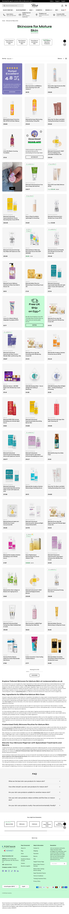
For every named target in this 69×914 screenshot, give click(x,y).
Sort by (4, 58)
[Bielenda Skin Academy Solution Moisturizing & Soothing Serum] (34, 474)
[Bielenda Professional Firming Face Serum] (57, 577)
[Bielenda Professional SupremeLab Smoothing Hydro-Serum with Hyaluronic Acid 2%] (12, 440)
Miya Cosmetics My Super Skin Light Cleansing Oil (56, 420)
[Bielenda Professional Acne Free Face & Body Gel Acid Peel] (34, 172)
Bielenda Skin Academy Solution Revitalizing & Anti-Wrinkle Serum (11, 556)
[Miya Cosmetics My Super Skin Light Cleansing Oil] (57, 407)
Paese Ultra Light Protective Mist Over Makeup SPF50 (56, 86)
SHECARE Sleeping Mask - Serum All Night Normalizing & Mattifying (34, 387)
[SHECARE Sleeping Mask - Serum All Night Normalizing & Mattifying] (34, 374)
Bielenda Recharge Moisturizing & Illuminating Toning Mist (34, 120)
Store (22, 853)
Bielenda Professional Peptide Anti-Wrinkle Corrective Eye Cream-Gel (56, 251)
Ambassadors (24, 856)
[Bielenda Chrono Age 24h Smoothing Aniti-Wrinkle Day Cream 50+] (34, 340)
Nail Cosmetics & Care (47, 824)
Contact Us (36, 848)
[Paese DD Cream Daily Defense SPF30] (57, 172)
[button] (66, 5)
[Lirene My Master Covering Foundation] (12, 139)
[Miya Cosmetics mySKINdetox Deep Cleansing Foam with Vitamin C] (34, 73)
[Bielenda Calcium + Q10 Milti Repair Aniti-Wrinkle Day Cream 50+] (12, 374)
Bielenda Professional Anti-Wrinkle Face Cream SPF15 (55, 217)
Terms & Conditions (38, 876)
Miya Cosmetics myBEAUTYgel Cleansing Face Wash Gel (34, 624)
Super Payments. (32, 1)
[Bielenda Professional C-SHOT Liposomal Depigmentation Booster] (34, 577)
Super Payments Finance (39, 873)
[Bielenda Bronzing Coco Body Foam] (57, 440)
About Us (23, 848)
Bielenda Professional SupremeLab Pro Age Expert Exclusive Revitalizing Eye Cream (34, 454)
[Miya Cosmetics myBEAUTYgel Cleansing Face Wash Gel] (34, 611)
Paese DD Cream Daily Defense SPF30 (56, 185)
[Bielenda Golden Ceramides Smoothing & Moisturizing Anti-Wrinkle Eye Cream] (57, 644)
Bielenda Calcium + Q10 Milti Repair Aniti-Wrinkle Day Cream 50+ (11, 387)
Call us (51, 1)
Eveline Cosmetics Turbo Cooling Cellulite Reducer (34, 657)
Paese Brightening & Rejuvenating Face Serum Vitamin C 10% (32, 556)
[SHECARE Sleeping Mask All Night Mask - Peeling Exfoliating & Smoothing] (57, 374)
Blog (22, 851)
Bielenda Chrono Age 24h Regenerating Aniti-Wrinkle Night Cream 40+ (57, 523)
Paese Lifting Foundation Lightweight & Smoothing (32, 217)
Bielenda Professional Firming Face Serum (56, 590)
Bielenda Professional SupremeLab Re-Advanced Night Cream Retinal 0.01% (34, 523)
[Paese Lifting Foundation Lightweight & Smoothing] (34, 204)
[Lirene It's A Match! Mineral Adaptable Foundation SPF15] (12, 306)
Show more (34, 675)
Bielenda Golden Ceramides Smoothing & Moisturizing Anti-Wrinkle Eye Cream (56, 658)
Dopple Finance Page (38, 861)
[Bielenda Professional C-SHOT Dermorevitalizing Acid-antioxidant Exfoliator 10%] (57, 139)
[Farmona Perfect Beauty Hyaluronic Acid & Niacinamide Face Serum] (12, 644)
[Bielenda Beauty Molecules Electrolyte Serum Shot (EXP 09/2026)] (34, 237)
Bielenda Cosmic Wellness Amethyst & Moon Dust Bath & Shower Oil (11, 285)
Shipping (34, 325)
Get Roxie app (34, 157)
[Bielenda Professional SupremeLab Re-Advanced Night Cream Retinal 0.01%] (34, 509)
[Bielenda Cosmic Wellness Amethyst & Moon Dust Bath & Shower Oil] (12, 271)
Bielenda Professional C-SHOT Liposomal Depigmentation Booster (34, 591)
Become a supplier (25, 866)
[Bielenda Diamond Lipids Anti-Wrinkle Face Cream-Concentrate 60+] (12, 509)
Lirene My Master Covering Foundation (10, 151)
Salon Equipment (59, 824)
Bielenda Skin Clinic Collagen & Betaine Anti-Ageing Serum (11, 590)
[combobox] (13, 5)
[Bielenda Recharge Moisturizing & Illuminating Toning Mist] (34, 107)
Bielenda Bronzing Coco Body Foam (55, 453)
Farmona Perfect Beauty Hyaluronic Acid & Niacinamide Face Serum (11, 658)
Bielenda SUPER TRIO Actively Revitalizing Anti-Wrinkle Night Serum (11, 421)
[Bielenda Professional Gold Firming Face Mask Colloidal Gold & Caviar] (12, 611)
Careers (23, 863)
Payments (35, 853)
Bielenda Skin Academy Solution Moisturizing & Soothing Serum (34, 487)
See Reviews (12, 91)
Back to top (34, 838)
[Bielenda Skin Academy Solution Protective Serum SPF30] (57, 340)
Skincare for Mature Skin (12, 20)
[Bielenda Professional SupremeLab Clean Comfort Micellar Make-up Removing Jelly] (12, 340)
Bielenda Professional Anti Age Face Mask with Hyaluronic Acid (11, 250)
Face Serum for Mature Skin (34, 42)
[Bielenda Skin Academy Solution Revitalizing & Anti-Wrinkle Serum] (12, 542)
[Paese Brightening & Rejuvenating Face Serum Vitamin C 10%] (34, 542)
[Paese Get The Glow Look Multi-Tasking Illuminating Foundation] (57, 107)
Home (3, 20)
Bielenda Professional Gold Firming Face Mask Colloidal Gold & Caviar (12, 625)
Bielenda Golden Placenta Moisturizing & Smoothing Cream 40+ (34, 285)
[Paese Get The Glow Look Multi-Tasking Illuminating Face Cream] (57, 474)
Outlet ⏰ (63, 10)
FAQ (34, 859)
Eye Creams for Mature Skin (22, 42)
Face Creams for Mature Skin (9, 42)
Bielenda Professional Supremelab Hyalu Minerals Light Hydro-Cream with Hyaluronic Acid (56, 286)
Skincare (22, 824)
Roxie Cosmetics (8, 893)
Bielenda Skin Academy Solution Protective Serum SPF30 (56, 353)
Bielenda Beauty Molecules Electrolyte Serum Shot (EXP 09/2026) (33, 251)
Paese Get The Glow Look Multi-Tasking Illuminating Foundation (56, 120)
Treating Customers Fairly (39, 878)
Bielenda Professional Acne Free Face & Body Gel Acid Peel (34, 185)
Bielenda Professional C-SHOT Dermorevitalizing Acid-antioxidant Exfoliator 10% (56, 152)
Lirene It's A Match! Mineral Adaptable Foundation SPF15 (10, 319)
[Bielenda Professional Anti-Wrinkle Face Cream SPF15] (57, 204)
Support (57, 1)
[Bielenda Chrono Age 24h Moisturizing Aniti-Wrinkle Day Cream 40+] (57, 306)
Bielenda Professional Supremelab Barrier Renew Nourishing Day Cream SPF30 (11, 218)
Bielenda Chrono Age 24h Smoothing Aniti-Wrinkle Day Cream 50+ (33, 354)
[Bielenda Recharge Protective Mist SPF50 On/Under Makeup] (12, 107)
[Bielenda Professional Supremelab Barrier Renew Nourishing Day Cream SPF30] (12, 204)
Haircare (34, 824)
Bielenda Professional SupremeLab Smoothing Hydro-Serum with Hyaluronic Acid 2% (11, 454)
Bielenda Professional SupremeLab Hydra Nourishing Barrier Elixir (34, 421)
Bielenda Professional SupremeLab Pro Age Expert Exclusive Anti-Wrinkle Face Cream (55, 557)
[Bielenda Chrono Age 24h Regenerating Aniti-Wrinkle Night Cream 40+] (57, 509)
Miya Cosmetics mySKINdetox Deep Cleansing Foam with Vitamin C (34, 87)
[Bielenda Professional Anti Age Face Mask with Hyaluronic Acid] (12, 237)
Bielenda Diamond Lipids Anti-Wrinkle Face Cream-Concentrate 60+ (11, 523)
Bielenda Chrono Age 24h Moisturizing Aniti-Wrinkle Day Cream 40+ (56, 320)
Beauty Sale (9, 824)
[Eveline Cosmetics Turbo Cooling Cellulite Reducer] (34, 644)
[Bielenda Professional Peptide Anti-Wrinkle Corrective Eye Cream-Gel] (57, 237)
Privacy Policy (36, 881)
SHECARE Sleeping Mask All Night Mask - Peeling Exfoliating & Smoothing (56, 387)
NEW (12, 188)
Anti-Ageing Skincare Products (47, 42)
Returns (35, 856)
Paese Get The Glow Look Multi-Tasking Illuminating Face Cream (56, 487)
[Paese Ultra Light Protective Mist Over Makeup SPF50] (57, 73)
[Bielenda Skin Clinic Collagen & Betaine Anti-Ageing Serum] (12, 577)
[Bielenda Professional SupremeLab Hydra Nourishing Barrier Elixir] (34, 407)
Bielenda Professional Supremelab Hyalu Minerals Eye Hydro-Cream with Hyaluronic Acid (11, 489)
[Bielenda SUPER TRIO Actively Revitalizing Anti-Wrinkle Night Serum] (12, 407)
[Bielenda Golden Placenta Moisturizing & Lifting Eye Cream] (57, 611)
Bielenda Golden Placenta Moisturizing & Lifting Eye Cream (56, 624)
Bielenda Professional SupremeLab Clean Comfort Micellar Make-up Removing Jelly (12, 354)
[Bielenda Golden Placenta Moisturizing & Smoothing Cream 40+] (34, 271)
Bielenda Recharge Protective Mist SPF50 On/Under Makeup (11, 120)
